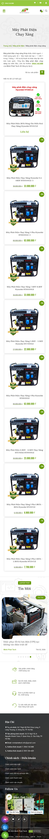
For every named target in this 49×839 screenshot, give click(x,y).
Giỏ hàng (34, 2)
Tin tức (40, 597)
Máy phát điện (18, 46)
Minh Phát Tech (20, 831)
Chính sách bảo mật (12, 764)
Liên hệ (32, 836)
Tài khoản (46, 2)
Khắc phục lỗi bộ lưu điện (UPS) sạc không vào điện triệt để (21, 643)
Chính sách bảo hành (13, 769)
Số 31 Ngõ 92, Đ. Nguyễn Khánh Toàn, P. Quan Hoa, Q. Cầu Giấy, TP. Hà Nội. (23, 736)
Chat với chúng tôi (36, 812)
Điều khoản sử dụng (22, 836)
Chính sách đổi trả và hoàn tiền (16, 773)
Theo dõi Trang (14, 812)
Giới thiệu (11, 836)
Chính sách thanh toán (13, 778)
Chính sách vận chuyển (13, 782)
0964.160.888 (9, 3)
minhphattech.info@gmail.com (24, 743)
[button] (46, 11)
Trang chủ (7, 46)
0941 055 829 (29, 751)
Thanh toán (40, 2)
